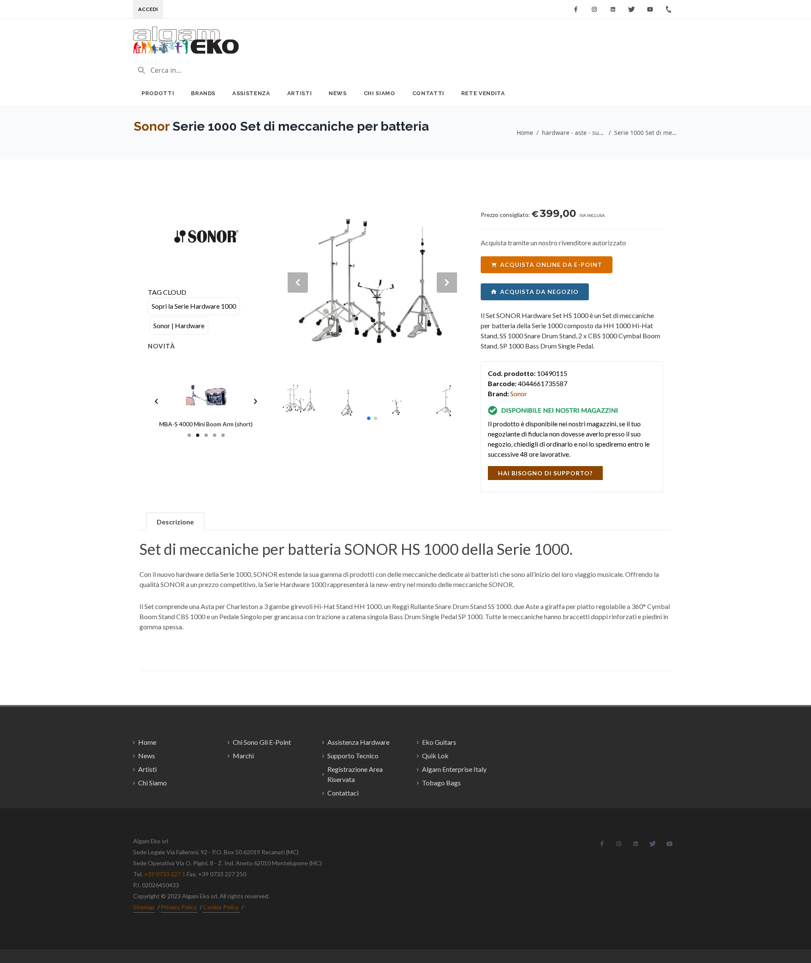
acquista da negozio (539, 291)
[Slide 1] (189, 435)
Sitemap (144, 907)
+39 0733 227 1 (164, 874)
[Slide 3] (206, 435)
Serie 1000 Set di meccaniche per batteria (646, 133)
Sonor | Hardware (178, 325)
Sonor (151, 126)
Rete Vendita (483, 93)
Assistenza (251, 93)
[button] (368, 418)
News (338, 93)
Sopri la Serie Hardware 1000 (194, 306)
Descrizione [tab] (175, 522)
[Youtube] (650, 9)
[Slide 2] (197, 435)
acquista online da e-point (551, 264)
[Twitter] (631, 9)
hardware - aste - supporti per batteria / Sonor (573, 133)
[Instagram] (594, 9)
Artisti (299, 93)
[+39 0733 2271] (668, 9)
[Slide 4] (214, 435)
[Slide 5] (223, 435)
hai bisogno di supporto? (545, 473)
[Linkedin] (613, 9)
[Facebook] (575, 9)
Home (525, 133)
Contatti (428, 93)
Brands (203, 93)
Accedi (148, 9)
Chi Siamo (379, 93)
